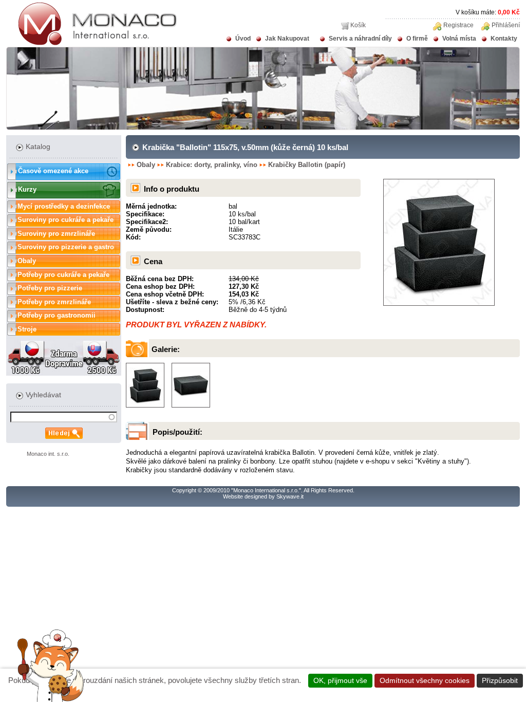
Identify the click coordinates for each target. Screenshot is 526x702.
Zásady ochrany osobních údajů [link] (263, 692)
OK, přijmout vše (340, 680)
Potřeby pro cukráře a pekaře (63, 275)
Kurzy (27, 189)
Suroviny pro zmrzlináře (56, 233)
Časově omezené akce (53, 171)
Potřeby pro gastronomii (56, 315)
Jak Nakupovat (287, 38)
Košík (358, 25)
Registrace (458, 25)
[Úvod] (91, 43)
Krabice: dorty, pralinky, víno (211, 165)
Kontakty (504, 38)
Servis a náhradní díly (360, 38)
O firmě (417, 38)
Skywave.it (290, 496)
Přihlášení (506, 25)
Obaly (26, 261)
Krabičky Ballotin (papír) (306, 165)
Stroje (26, 329)
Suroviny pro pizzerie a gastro (65, 247)
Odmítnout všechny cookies (424, 680)
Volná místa (459, 38)
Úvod (243, 38)
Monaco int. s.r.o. (48, 454)
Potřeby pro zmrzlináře (54, 302)
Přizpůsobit (500, 680)
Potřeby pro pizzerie (49, 288)
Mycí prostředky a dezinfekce (63, 206)
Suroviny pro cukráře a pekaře (65, 220)
